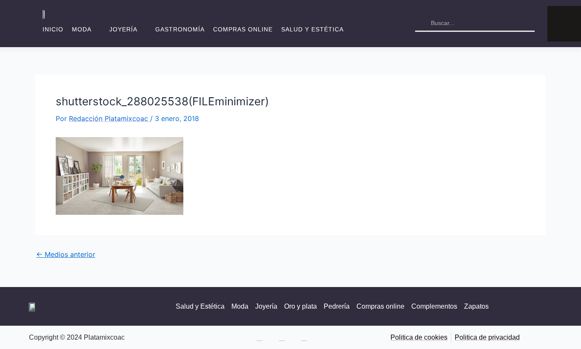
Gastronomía (180, 29)
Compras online (243, 29)
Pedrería (337, 306)
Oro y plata (300, 306)
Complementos (434, 306)
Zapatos (476, 306)
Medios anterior (65, 254)
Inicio (53, 29)
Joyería (123, 29)
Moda (81, 29)
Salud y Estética (312, 29)
